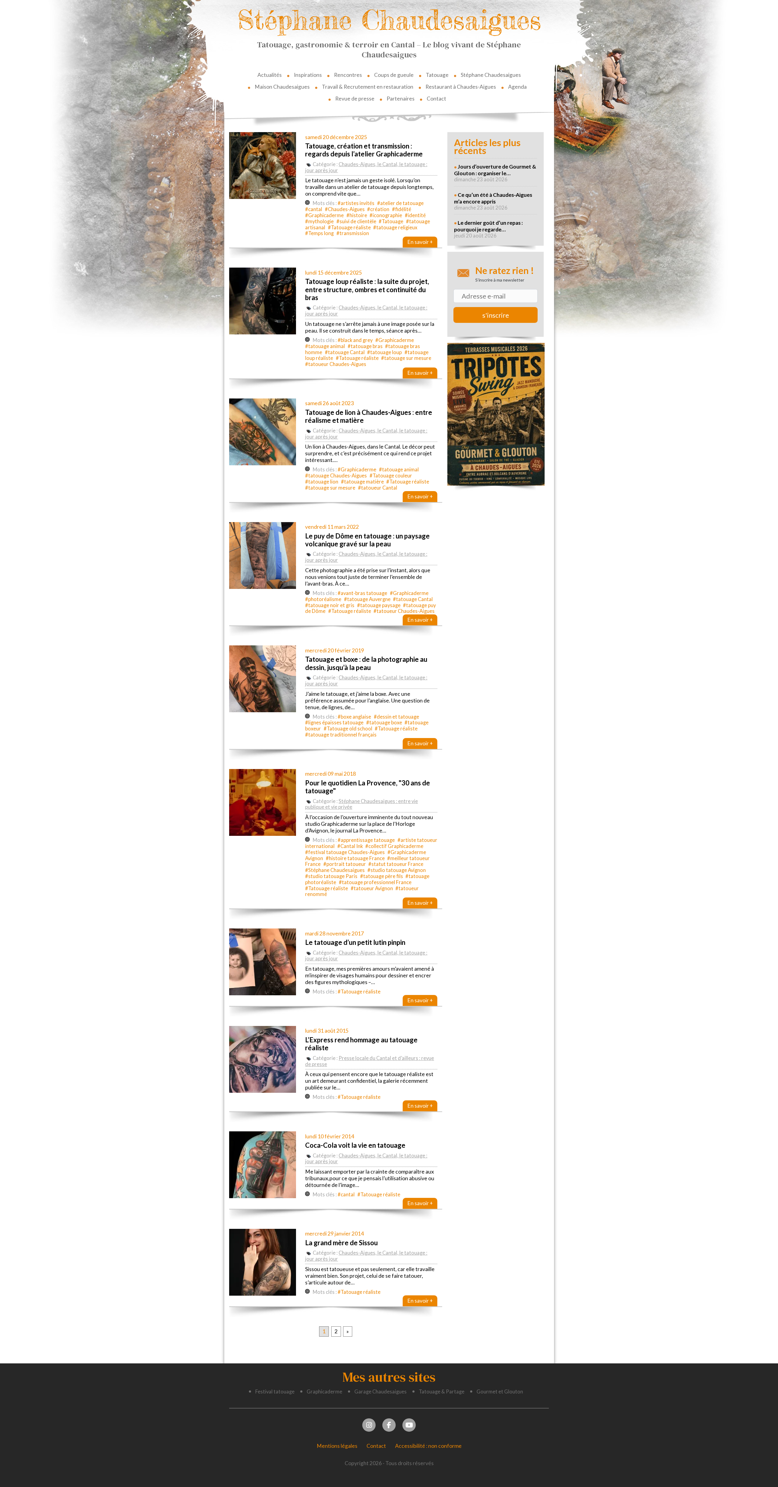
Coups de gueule (394, 75)
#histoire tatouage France (355, 858)
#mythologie (319, 221)
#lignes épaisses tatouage (334, 723)
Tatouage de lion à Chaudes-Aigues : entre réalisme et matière (368, 416)
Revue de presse (354, 98)
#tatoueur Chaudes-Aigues (335, 364)
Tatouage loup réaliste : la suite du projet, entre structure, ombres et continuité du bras (367, 289)
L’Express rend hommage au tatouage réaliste (361, 1044)
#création (378, 209)
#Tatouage (391, 221)
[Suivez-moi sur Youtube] (409, 1424)
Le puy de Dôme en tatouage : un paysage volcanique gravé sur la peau (367, 540)
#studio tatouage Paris (331, 876)
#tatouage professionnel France (375, 882)
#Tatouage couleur (391, 476)
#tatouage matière (362, 482)
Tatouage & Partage (441, 1392)
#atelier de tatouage (400, 203)
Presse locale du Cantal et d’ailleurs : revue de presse (369, 1061)
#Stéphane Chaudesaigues (335, 870)
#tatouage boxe (384, 723)
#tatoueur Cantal (377, 488)
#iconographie (386, 215)
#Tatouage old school (348, 729)
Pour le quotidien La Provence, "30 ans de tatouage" (367, 787)
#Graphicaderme (324, 215)
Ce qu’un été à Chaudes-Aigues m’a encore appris (493, 198)
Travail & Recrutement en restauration (367, 87)
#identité (415, 215)
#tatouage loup (384, 352)
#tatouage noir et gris (329, 605)
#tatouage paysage (379, 605)
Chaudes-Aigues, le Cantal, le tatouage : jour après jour (366, 167)
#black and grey (355, 340)
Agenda (517, 87)
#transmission (352, 233)
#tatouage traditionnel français (341, 735)
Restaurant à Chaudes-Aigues (460, 87)
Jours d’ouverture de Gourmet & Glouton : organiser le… (495, 169)
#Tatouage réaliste (349, 227)
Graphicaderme (324, 1392)
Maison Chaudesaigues (282, 87)
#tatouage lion (321, 482)
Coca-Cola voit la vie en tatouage (355, 1145)
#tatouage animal (325, 346)
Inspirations (308, 75)
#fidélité (401, 209)
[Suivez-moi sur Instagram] (369, 1424)
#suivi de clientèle (356, 221)
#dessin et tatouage (396, 717)
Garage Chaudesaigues (380, 1392)
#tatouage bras (365, 346)
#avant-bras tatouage (362, 593)
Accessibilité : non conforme (428, 1446)
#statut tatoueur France (395, 864)
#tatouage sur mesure (406, 358)
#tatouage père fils (381, 876)
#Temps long (319, 233)
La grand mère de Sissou (341, 1243)
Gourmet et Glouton (500, 1392)
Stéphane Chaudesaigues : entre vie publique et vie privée (361, 804)
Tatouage (437, 75)
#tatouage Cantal (345, 352)
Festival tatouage (274, 1392)
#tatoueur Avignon (372, 888)
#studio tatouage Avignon (396, 870)
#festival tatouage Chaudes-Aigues (345, 852)
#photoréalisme (323, 599)
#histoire (356, 215)
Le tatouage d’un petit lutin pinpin (355, 942)
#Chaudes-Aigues (345, 209)
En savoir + (420, 242)
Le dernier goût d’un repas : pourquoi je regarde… (488, 226)
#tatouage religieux (395, 227)
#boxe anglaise (354, 717)
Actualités (269, 75)
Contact (436, 98)
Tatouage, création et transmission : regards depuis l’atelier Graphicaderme (364, 150)
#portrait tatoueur (344, 864)
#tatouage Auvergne (367, 599)
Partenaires (401, 98)
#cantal (313, 209)
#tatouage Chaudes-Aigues (336, 476)
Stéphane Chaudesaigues (389, 19)
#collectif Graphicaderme (394, 846)
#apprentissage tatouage (366, 840)
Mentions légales (337, 1446)
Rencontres (348, 75)
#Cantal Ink (350, 846)
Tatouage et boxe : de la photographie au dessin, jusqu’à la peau (366, 663)
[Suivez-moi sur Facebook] (389, 1424)
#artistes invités (356, 203)
